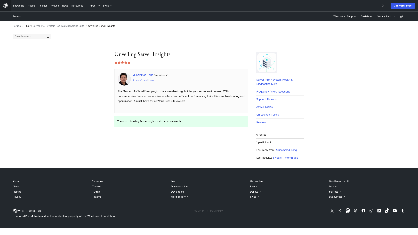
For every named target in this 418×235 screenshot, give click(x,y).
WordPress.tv (179, 196)
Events (253, 186)
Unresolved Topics (267, 114)
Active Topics (264, 107)
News (16, 186)
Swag (254, 196)
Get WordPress (403, 5)
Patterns (96, 196)
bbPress (335, 191)
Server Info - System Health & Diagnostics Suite (58, 25)
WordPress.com (339, 181)
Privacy (17, 196)
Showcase (97, 181)
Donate (255, 191)
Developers (177, 191)
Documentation (179, 186)
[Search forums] (48, 36)
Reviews (261, 122)
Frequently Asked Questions (273, 91)
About (16, 181)
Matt (333, 186)
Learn (174, 181)
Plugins (96, 191)
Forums (17, 16)
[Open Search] (382, 5)
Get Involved (257, 181)
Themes (96, 186)
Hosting (17, 191)
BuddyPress (337, 196)
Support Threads (266, 99)
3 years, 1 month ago (143, 80)
